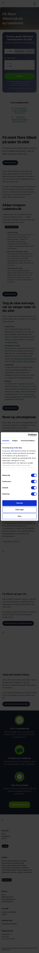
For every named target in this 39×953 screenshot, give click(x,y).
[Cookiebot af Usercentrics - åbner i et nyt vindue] (28, 435)
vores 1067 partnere (13, 451)
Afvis (19, 516)
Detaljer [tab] (15, 440)
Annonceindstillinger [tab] (28, 440)
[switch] (34, 481)
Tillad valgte (19, 509)
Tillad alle (19, 503)
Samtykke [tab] (5, 440)
